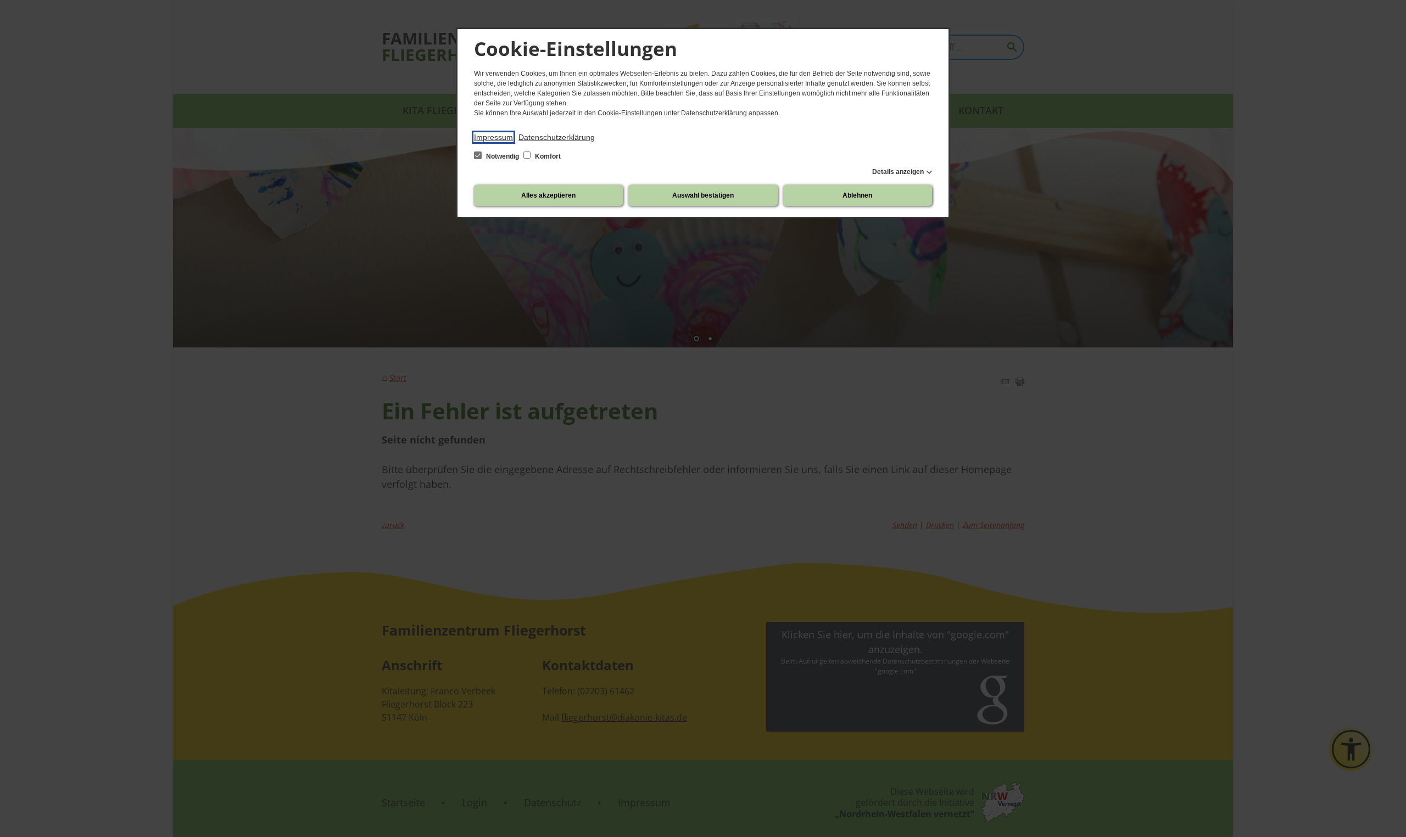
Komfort (547, 156)
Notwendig (502, 156)
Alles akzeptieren (548, 195)
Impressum (493, 137)
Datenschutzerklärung (556, 137)
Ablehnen (857, 195)
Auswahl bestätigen (703, 195)
